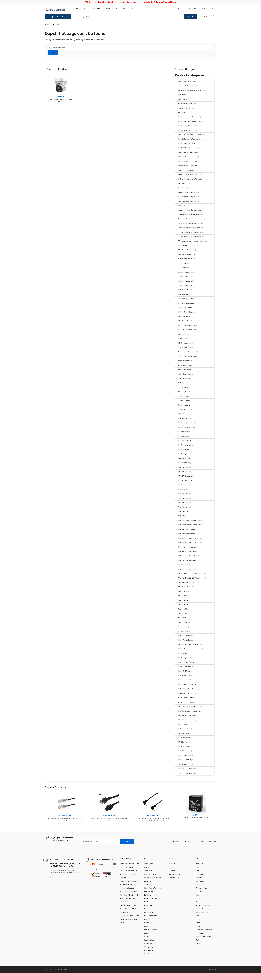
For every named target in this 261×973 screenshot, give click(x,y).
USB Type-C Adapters (186, 769)
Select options (65, 827)
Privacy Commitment (203, 905)
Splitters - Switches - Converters (190, 219)
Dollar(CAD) (192, 9)
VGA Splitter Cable (184, 582)
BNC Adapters (183, 414)
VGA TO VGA (182, 618)
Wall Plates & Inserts (185, 259)
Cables (146, 885)
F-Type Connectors (185, 308)
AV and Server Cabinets (152, 878)
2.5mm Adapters (184, 396)
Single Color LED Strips (186, 698)
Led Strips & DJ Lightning (187, 161)
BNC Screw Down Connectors (188, 538)
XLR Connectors (184, 378)
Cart (197, 871)
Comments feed (174, 874)
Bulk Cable (181, 99)
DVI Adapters (183, 432)
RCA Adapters (183, 467)
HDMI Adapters (183, 449)
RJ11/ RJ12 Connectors (186, 325)
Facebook (178, 841)
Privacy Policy (201, 909)
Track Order (200, 933)
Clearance (181, 112)
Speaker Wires (149, 940)
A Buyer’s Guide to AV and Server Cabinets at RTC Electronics (129, 908)
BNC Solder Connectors (186, 547)
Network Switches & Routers (188, 174)
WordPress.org (174, 878)
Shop (198, 923)
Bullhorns (147, 881)
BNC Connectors (184, 290)
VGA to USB (182, 609)
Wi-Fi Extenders (149, 954)
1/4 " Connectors (184, 263)
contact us (200, 881)
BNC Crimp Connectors (186, 529)
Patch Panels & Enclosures (187, 192)
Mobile (146, 923)
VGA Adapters (183, 503)
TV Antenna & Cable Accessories (189, 232)
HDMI (146, 902)
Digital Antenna (149, 891)
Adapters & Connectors (186, 81)
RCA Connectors (184, 316)
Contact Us (200, 885)
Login (198, 898)
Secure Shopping (202, 919)
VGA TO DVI (182, 591)
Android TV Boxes (150, 874)
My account (200, 902)
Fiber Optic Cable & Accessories (189, 139)
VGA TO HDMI (183, 600)
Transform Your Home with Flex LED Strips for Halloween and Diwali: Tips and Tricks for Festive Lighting (129, 871)
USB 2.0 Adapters (184, 751)
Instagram (212, 841)
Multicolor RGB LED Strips (187, 689)
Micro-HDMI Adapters (186, 662)
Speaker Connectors (185, 361)
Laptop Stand (149, 912)
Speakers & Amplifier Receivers (189, 214)
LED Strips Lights (150, 916)
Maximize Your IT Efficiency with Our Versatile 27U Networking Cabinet (129, 884)
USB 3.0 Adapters (184, 760)
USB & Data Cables (185, 245)
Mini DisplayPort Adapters (187, 680)
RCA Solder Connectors (186, 715)
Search (52, 52)
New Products (183, 183)
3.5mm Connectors (185, 281)
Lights (146, 919)
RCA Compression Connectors (189, 706)
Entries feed (173, 871)
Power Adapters (184, 458)
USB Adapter (148, 950)
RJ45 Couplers (183, 485)
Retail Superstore (202, 912)
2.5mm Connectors (185, 272)
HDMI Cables (148, 905)
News (146, 926)
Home (76, 9)
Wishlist (199, 943)
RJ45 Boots (182, 334)
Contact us (128, 9)
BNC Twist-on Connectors (187, 556)
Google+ (201, 841)
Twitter (189, 841)
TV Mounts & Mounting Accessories (191, 241)
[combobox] (129, 16)
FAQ (116, 9)
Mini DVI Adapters (184, 636)
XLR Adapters (183, 511)
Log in (171, 867)
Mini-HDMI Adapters (185, 671)
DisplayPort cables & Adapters (189, 117)
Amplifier (147, 867)
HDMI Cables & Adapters (187, 143)
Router (180, 206)
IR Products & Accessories (187, 152)
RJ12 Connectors (184, 733)
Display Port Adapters (186, 423)
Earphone (147, 895)
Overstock (181, 188)
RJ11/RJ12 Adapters (185, 476)
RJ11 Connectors (184, 724)
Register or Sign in (210, 9)
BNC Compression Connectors (189, 520)
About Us (96, 9)
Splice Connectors (184, 370)
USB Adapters (183, 494)
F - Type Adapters (184, 440)
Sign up (127, 841)
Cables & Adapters (184, 108)
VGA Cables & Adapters (186, 250)
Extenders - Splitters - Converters (190, 135)
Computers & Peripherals (153, 888)
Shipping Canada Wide (128, 2)
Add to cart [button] (61, 108)
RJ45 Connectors (184, 343)
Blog (108, 9)
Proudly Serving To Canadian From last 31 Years (159, 2)
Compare (199, 878)
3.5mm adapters (184, 405)
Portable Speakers (150, 930)
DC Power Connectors (186, 299)
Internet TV (148, 909)
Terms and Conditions (204, 930)
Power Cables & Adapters (187, 197)
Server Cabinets (149, 937)
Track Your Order (179, 9)
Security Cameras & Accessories (189, 210)
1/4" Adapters (183, 387)
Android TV (148, 871)
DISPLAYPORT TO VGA (186, 565)
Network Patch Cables (186, 170)
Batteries (181, 95)
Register (172, 864)
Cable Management (185, 104)
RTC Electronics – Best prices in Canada (99, 2)
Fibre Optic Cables (150, 898)
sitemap (199, 926)
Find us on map (57, 877)
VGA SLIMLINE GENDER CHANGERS (190, 574)
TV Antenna (148, 947)
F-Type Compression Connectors (190, 644)
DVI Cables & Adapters (186, 126)
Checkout (199, 874)
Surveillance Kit (149, 943)
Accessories (148, 864)
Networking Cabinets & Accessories (190, 179)
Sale (85, 9)
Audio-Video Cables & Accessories (190, 90)
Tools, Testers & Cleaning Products (190, 223)
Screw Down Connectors (187, 352)
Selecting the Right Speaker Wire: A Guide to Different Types (129, 919)
